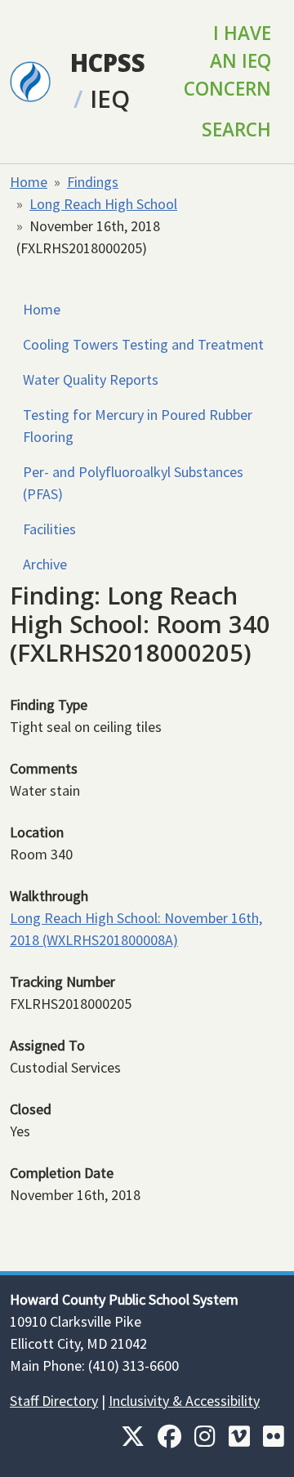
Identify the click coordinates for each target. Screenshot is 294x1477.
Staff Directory (54, 1400)
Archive (45, 564)
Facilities (49, 529)
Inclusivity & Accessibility (184, 1400)
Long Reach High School (103, 203)
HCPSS (107, 63)
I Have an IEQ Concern (227, 60)
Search (236, 129)
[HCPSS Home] (30, 80)
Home (28, 181)
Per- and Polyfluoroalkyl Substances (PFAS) (133, 482)
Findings (92, 181)
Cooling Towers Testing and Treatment (143, 344)
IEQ (110, 99)
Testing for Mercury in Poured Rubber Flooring (137, 425)
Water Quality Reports (90, 379)
